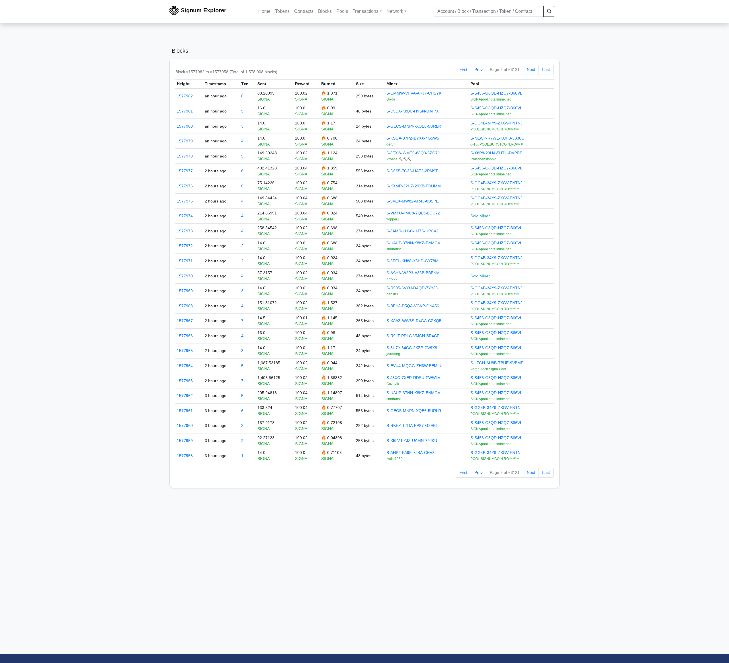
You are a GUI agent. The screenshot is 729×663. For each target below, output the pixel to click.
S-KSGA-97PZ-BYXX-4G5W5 (412, 138)
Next (531, 69)
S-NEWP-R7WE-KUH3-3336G (497, 138)
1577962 (185, 395)
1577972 (185, 245)
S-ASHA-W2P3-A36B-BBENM (413, 273)
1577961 (185, 410)
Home (264, 11)
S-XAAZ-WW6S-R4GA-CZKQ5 (413, 320)
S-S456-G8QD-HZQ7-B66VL (496, 93)
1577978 (185, 156)
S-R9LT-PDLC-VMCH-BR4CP (412, 335)
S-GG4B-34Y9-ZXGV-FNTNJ (496, 123)
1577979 (185, 141)
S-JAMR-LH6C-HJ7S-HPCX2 (412, 231)
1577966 (185, 335)
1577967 (185, 320)
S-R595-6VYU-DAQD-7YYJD (412, 288)
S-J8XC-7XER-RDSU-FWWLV (413, 377)
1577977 (185, 171)
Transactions (365, 11)
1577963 (185, 380)
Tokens (282, 11)
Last (546, 69)
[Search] (549, 11)
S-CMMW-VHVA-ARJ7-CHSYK (413, 93)
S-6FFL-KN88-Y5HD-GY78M (412, 261)
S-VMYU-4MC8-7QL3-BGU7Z (413, 213)
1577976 (185, 186)
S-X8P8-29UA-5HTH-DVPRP (496, 153)
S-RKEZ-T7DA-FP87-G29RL (412, 425)
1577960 (185, 425)
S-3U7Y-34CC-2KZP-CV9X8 (411, 347)
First (463, 69)
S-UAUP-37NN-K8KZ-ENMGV (413, 243)
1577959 (185, 440)
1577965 (185, 350)
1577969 (185, 290)
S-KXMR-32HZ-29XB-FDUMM (413, 186)
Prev (478, 69)
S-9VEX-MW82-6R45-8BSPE (412, 201)
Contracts (304, 11)
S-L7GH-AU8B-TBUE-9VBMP (496, 363)
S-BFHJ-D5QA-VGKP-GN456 (412, 306)
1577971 (185, 261)
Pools (342, 11)
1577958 (185, 455)
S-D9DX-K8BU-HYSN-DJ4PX (412, 111)
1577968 (185, 306)
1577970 (185, 276)
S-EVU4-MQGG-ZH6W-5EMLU (414, 365)
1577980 (185, 126)
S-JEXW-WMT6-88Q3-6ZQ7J (413, 153)
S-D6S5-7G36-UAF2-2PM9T (412, 171)
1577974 (185, 216)
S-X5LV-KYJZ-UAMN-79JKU (411, 440)
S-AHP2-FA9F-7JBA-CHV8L (411, 452)
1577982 (185, 96)
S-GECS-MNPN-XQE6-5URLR (413, 126)
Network (394, 11)
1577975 (185, 201)
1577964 (185, 365)
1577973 (185, 231)
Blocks (325, 11)
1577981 (185, 111)
